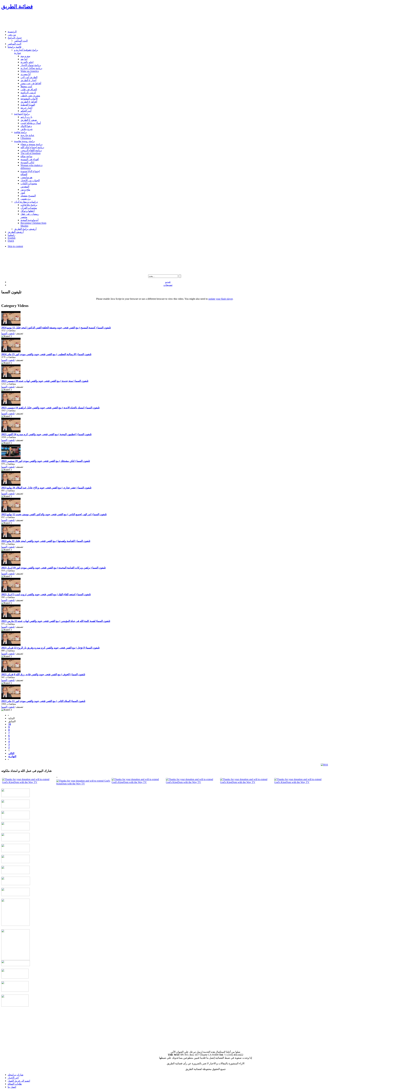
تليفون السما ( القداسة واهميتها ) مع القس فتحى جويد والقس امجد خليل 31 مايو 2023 (45, 541)
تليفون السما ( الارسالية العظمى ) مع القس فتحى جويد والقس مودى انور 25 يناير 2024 (46, 354)
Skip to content (15, 246)
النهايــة (12, 756)
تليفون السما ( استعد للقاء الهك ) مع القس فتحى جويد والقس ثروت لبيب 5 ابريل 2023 (46, 594)
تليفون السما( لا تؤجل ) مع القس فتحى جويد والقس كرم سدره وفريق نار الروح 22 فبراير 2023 (50, 647)
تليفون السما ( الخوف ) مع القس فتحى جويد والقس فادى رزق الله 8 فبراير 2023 (43, 674)
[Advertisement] (59, 20)
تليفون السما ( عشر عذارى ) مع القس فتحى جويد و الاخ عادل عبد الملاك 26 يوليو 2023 (46, 487)
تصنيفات (167, 285)
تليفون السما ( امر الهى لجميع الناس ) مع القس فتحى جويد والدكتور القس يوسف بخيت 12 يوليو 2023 (54, 514)
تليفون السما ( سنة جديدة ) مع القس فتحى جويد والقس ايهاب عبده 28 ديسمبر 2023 (44, 381)
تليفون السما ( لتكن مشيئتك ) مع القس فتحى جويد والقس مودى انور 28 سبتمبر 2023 (45, 461)
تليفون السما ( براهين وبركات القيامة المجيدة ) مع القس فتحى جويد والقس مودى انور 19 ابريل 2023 (53, 567)
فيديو (168, 282)
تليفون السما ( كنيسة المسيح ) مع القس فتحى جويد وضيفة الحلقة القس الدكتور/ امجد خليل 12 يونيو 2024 (56, 327)
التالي (11, 753)
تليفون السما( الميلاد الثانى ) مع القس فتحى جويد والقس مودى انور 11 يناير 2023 (43, 701)
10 (9, 724)
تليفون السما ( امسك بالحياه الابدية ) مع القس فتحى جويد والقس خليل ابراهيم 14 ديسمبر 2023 (50, 407)
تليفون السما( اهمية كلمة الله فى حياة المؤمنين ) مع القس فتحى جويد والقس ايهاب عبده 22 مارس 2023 (55, 621)
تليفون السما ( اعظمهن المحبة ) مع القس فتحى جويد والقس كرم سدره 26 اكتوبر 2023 (46, 434)
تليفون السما (8, 333)
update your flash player (220, 298)
